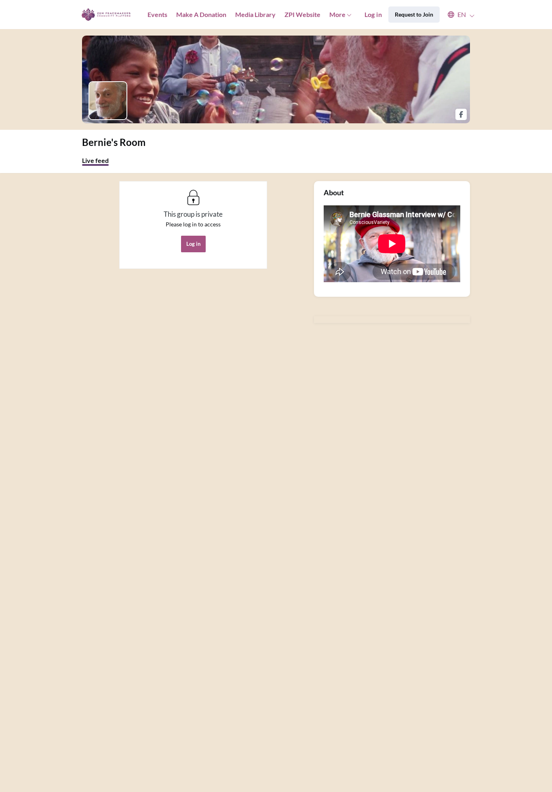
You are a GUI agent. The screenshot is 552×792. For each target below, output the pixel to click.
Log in (373, 14)
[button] (457, 14)
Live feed (95, 160)
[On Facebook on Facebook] (461, 114)
